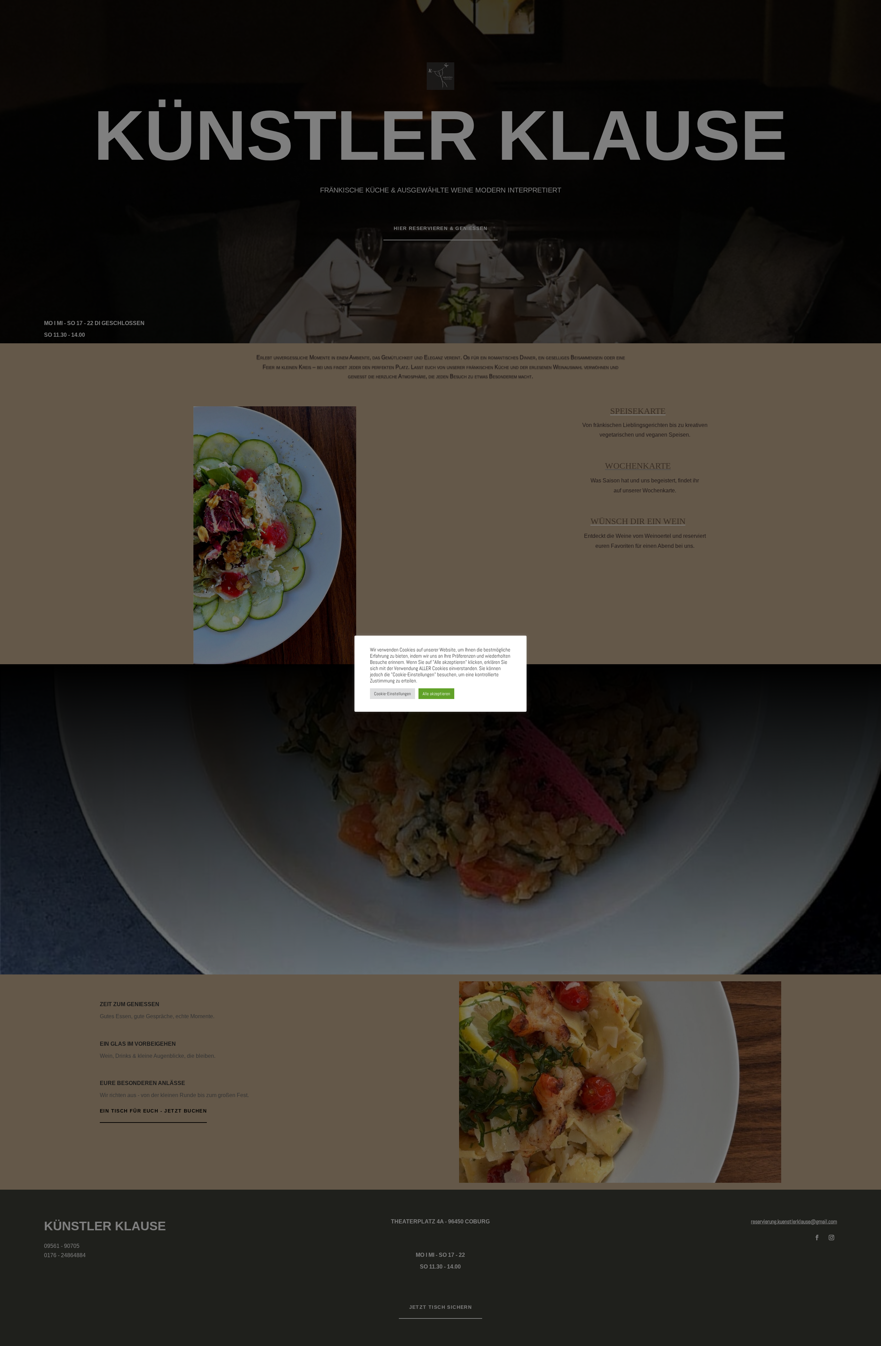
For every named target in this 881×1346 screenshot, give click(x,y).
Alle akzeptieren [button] (436, 694)
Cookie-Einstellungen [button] (392, 694)
